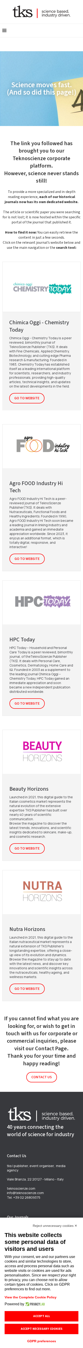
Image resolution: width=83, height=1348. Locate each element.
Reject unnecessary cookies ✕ (55, 1226)
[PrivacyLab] (34, 1304)
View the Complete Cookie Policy (30, 1297)
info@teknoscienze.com (25, 1193)
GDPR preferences (41, 1341)
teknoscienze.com (21, 1188)
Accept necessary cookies (41, 1329)
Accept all (41, 1316)
